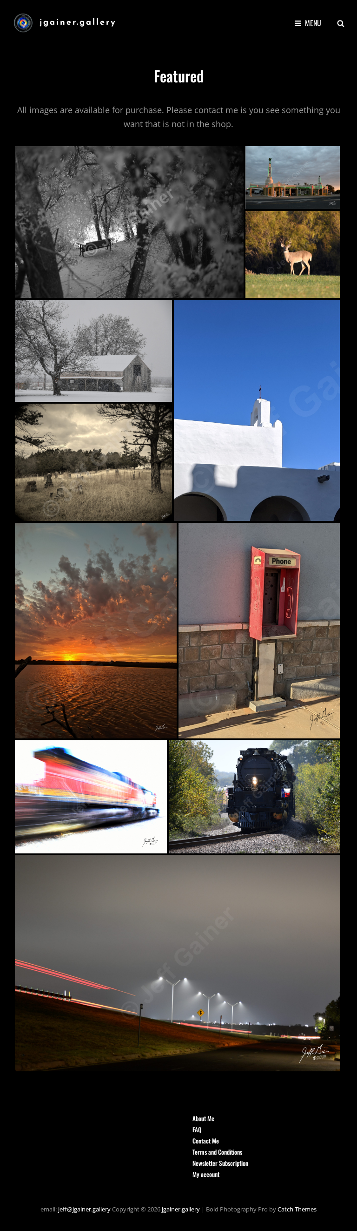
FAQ (196, 1129)
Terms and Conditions (217, 1152)
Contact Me (205, 1140)
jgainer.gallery (78, 23)
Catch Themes (297, 1209)
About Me (203, 1118)
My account (205, 1174)
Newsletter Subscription (220, 1163)
